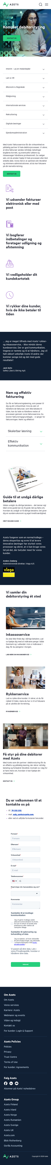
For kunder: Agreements (16, 1067)
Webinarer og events (14, 1015)
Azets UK (9, 1130)
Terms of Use (11, 1062)
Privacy (7, 1052)
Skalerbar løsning (19, 431)
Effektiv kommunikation (18, 444)
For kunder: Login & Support (18, 1031)
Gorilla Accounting (13, 1145)
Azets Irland (10, 1109)
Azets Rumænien (12, 1120)
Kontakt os (11, 38)
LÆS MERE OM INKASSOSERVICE (17, 654)
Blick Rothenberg (12, 1140)
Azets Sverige (11, 1125)
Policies (8, 1046)
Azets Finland (11, 1104)
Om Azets (9, 1000)
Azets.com (9, 1135)
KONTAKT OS (11, 174)
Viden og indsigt (12, 1020)
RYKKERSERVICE (12, 711)
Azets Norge (10, 1115)
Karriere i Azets (12, 1010)
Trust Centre (10, 1057)
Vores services (11, 1005)
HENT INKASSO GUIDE (11, 521)
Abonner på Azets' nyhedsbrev (20, 1088)
